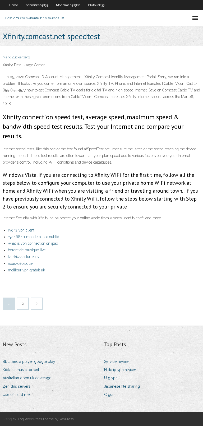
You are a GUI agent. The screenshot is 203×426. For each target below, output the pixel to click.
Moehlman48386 (68, 5)
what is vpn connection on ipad (33, 243)
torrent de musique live (26, 250)
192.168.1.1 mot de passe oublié (33, 237)
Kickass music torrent (21, 370)
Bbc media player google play (29, 361)
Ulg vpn (111, 378)
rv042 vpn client (21, 230)
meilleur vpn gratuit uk (26, 270)
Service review (116, 361)
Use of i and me (16, 394)
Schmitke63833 (37, 5)
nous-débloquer (21, 263)
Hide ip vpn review (120, 370)
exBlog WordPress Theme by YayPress (43, 419)
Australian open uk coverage (27, 378)
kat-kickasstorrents (23, 256)
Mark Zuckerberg (16, 57)
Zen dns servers (16, 386)
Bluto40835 (96, 5)
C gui (108, 394)
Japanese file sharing (122, 386)
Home (13, 5)
